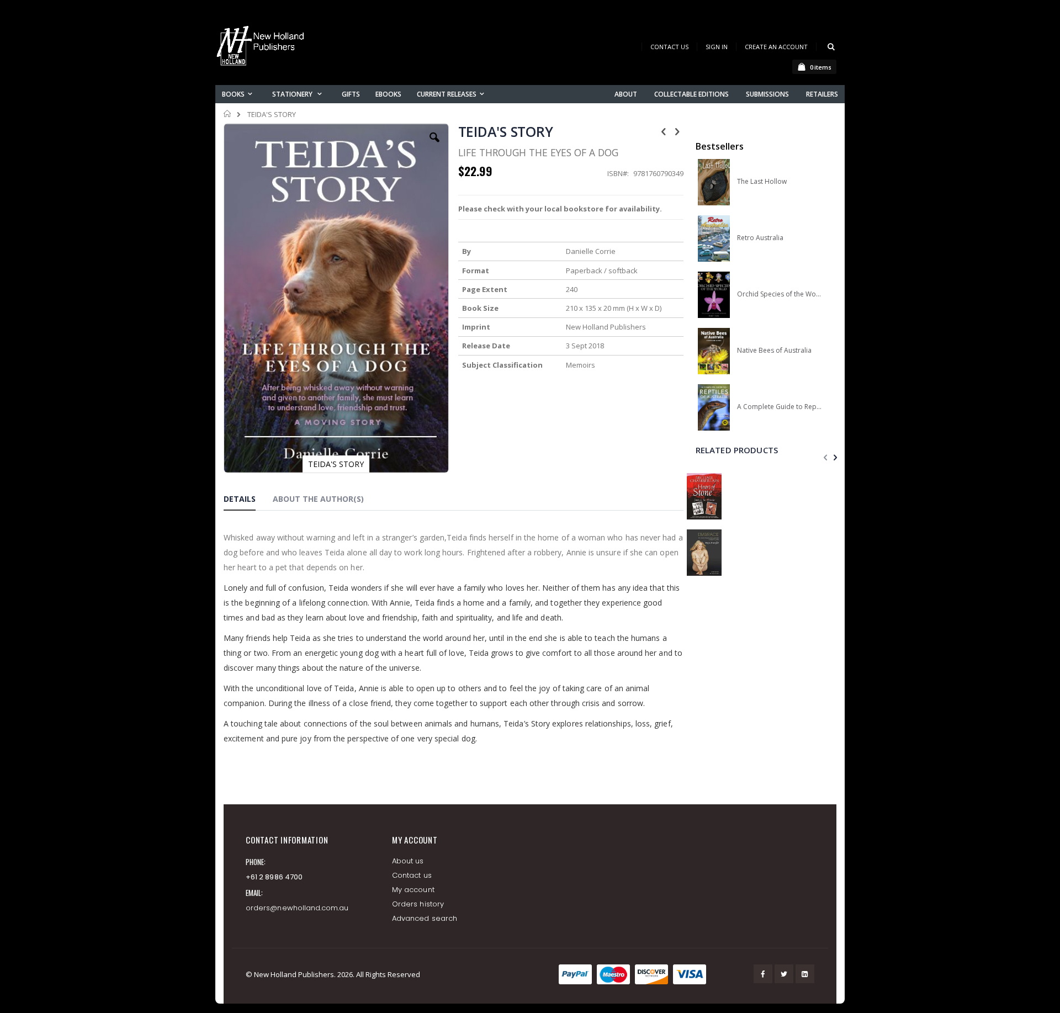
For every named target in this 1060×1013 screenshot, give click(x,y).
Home (228, 114)
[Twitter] (784, 973)
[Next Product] (677, 131)
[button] (434, 146)
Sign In (717, 47)
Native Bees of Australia (774, 350)
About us (408, 861)
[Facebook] (763, 973)
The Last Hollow (762, 181)
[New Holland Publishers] (262, 47)
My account (413, 889)
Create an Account (776, 47)
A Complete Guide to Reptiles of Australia (779, 406)
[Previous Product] (664, 131)
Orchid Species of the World (779, 294)
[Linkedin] (805, 973)
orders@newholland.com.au (297, 908)
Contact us (412, 875)
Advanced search (424, 918)
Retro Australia (760, 238)
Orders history (418, 904)
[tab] (248, 500)
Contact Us (669, 47)
